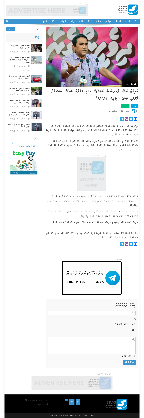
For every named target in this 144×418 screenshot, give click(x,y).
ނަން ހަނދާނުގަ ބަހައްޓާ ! (125, 324)
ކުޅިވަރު (118, 21)
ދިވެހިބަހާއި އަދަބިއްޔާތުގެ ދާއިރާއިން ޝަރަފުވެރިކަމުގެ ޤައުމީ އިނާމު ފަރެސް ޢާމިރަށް (18, 113)
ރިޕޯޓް (90, 21)
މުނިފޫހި (63, 21)
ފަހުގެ (134, 105)
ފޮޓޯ (53, 21)
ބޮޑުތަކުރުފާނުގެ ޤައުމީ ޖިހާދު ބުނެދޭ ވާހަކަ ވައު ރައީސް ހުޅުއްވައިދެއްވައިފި (19, 89)
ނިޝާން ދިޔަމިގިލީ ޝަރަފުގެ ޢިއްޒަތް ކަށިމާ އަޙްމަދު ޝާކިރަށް (19, 125)
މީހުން (72, 21)
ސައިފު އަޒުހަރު (26, 71)
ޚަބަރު (129, 21)
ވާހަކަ (81, 21)
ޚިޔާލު (134, 330)
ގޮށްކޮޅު (128, 111)
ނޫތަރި (45, 21)
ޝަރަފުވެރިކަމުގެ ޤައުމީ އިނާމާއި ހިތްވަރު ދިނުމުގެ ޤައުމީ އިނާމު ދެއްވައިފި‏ (20, 101)
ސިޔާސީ (108, 21)
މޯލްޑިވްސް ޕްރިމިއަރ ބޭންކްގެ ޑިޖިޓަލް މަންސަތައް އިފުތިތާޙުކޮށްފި (20, 46)
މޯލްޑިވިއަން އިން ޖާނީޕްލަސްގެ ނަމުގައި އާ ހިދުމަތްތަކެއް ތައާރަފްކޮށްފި (19, 77)
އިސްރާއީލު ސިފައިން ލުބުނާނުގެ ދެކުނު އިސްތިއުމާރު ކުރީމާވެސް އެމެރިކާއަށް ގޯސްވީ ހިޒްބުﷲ (19, 60)
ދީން (99, 21)
